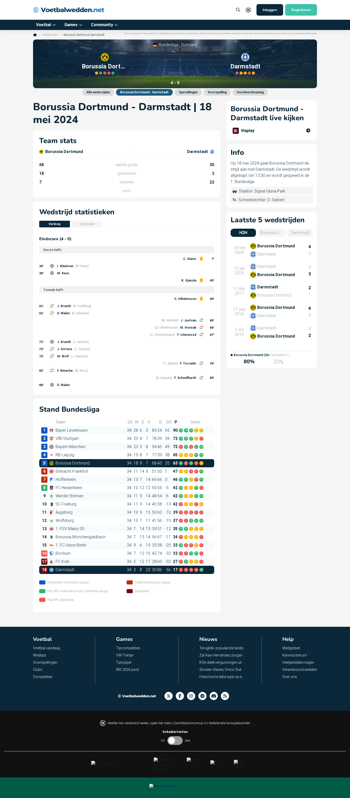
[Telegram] (204, 696)
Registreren (301, 9)
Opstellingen (188, 92)
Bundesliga (168, 44)
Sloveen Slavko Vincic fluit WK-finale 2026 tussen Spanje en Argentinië (222, 670)
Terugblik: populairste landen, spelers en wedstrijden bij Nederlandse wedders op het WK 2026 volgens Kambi (222, 648)
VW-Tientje (124, 655)
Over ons (289, 677)
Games (71, 24)
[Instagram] (192, 696)
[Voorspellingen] (226, 696)
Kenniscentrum (294, 655)
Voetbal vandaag (46, 648)
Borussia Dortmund (105, 66)
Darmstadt (245, 66)
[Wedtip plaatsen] (238, 10)
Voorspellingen (45, 662)
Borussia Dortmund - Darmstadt (144, 92)
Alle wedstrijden (98, 92)
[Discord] (215, 696)
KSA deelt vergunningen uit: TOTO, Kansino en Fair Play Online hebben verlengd (222, 662)
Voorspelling (217, 92)
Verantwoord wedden (299, 670)
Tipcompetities (128, 648)
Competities (42, 677)
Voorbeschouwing (250, 92)
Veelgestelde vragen (298, 662)
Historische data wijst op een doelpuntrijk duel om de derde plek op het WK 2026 (222, 677)
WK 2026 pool (127, 670)
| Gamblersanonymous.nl (190, 723)
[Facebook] (181, 696)
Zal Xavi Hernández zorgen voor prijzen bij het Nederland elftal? (222, 655)
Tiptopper (124, 662)
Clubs (37, 670)
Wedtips (39, 655)
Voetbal (43, 24)
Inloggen (270, 9)
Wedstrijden (50, 35)
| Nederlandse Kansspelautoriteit (228, 723)
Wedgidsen (291, 648)
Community (102, 24)
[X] (170, 696)
